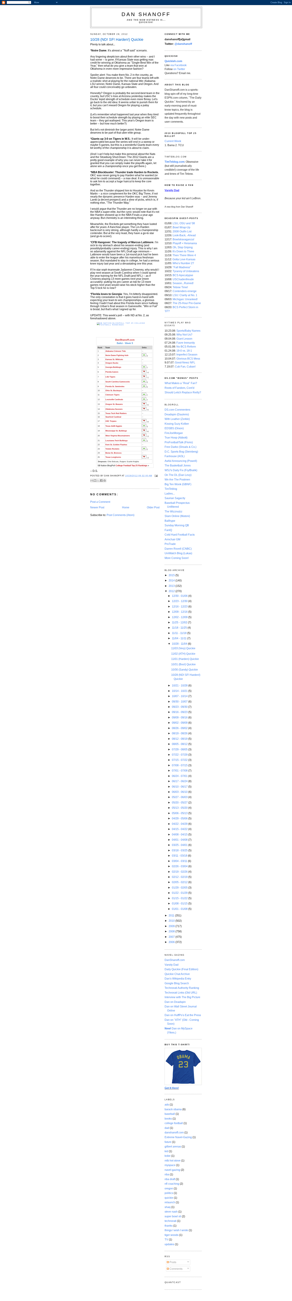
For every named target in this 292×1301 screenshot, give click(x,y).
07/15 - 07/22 (180, 759)
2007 (172, 936)
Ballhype (170, 520)
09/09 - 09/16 (180, 717)
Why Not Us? (184, 334)
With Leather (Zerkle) (177, 419)
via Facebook (178, 65)
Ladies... (170, 493)
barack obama (173, 1109)
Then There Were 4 (184, 255)
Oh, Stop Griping (183, 247)
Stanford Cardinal (113, 417)
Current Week (173, 141)
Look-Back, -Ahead (184, 235)
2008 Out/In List (182, 231)
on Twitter (179, 69)
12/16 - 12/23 (180, 606)
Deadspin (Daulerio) (177, 414)
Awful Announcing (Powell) (181, 460)
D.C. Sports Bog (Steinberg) (181, 451)
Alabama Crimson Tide (115, 351)
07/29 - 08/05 (180, 749)
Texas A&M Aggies (113, 426)
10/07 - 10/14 (180, 696)
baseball (170, 1113)
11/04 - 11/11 (179, 638)
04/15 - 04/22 (180, 829)
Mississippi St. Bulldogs (116, 431)
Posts (172, 1262)
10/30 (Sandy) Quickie (184, 669)
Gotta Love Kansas (184, 259)
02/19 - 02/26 (180, 871)
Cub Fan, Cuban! (185, 366)
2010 (172, 920)
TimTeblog (171, 488)
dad (167, 1127)
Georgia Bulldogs (113, 367)
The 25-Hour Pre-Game (187, 303)
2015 (172, 575)
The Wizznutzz (173, 511)
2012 (172, 591)
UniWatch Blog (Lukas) (178, 553)
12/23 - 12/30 (180, 601)
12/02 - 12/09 (180, 617)
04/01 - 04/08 (180, 839)
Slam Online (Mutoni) (177, 516)
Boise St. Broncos (113, 453)
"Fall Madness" (182, 267)
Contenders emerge (185, 291)
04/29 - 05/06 (180, 818)
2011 (172, 915)
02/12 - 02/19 (180, 877)
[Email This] (91, 480)
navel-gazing (172, 1169)
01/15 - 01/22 (180, 898)
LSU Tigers (110, 377)
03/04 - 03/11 (180, 861)
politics (169, 1193)
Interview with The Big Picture (182, 997)
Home (125, 507)
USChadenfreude (183, 279)
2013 (172, 585)
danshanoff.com (174, 1132)
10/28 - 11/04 (180, 643)
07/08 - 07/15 (180, 765)
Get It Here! (172, 1088)
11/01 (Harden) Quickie (185, 659)
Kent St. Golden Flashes (116, 445)
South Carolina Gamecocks (117, 382)
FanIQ (168, 530)
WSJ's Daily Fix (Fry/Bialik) (181, 470)
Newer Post (97, 507)
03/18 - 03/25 (180, 850)
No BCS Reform (186, 346)
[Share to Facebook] (101, 480)
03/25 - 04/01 (180, 845)
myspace (170, 1165)
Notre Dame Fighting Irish (116, 355)
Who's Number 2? (183, 263)
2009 (172, 926)
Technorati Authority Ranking (182, 987)
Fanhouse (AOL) (175, 456)
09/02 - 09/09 (180, 722)
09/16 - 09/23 (180, 712)
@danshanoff (183, 43)
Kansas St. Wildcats (114, 359)
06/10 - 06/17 (180, 786)
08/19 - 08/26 (180, 733)
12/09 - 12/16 (180, 611)
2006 (172, 942)
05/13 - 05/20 (180, 807)
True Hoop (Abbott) (176, 437)
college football (174, 1123)
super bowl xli (173, 1216)
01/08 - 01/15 (180, 903)
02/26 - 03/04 (180, 866)
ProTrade (170, 544)
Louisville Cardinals (114, 399)
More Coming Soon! (177, 558)
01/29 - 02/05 (180, 887)
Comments (175, 1268)
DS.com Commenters (177, 409)
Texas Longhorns (113, 457)
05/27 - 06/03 (180, 797)
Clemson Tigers (112, 395)
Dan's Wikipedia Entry (178, 978)
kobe (168, 1155)
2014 (172, 580)
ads (167, 1104)
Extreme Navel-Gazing (178, 1137)
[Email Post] (155, 476)
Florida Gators (111, 372)
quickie (169, 1197)
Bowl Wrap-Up (181, 227)
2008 (172, 931)
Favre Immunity (185, 342)
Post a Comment (100, 501)
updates (169, 1244)
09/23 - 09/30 (180, 706)
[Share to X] (98, 480)
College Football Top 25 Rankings (131, 465)
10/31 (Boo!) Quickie (183, 664)
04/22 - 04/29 (180, 823)
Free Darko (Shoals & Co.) (180, 446)
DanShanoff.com (125, 339)
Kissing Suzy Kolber (177, 423)
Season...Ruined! (183, 283)
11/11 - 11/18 (179, 633)
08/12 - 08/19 (180, 738)
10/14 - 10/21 (180, 690)
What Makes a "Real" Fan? (181, 383)
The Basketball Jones (178, 465)
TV (166, 1239)
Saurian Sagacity (175, 498)
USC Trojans (110, 421)
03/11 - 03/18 (180, 855)
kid (166, 1151)
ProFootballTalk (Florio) (179, 442)
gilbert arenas (173, 1146)
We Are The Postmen (177, 479)
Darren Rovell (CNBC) (178, 548)
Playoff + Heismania (185, 243)
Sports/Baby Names (188, 330)
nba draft (170, 1179)
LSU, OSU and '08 (184, 223)
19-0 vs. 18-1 (184, 350)
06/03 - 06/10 (180, 791)
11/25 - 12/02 (180, 622)
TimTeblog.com (174, 161)
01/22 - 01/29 (180, 892)
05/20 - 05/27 (180, 802)
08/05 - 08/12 (180, 744)
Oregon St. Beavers (114, 404)
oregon (169, 1188)
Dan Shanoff (146, 14)
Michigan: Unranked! (185, 299)
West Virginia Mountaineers (117, 436)
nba (167, 1174)
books (168, 1118)
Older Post (153, 507)
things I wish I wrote (176, 1230)
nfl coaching (172, 1183)
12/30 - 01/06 (180, 595)
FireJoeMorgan (174, 433)
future (168, 1142)
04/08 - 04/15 (180, 834)
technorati (170, 1220)
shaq (168, 1207)
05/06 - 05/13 (180, 813)
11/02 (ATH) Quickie (183, 653)
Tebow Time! (180, 287)
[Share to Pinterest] (104, 480)
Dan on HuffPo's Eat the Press (183, 1015)
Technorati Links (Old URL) (181, 992)
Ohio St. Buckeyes (113, 390)
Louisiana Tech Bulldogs (116, 441)
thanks (169, 1225)
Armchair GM (172, 539)
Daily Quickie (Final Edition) (181, 969)
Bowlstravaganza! (183, 239)
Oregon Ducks (111, 363)
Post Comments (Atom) (120, 515)
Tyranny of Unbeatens (186, 271)
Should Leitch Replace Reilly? (183, 392)
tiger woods (171, 1235)
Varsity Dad (171, 964)
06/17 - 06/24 (180, 781)
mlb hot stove (172, 1160)
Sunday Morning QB (177, 525)
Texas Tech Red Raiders (116, 413)
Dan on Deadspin (175, 1001)
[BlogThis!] (95, 480)
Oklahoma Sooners (114, 409)
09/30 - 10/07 (180, 701)
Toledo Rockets (112, 449)
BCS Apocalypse (183, 275)
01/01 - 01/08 (180, 908)
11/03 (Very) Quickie (183, 648)
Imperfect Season (186, 354)
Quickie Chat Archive (177, 974)
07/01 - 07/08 (180, 770)
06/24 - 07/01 (180, 776)
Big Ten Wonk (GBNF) (178, 484)
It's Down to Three (183, 251)
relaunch (170, 1202)
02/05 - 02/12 (180, 882)
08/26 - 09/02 (180, 728)
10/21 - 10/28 (180, 685)
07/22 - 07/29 (180, 754)
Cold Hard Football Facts (180, 534)
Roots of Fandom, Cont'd (179, 387)
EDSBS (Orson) (174, 428)
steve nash (171, 1211)
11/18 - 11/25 (180, 627)
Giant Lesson (184, 338)
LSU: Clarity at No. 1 (185, 295)
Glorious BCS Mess (188, 358)
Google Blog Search (177, 983)
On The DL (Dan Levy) (178, 475)
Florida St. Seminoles (114, 386)
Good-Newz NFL (185, 362)
